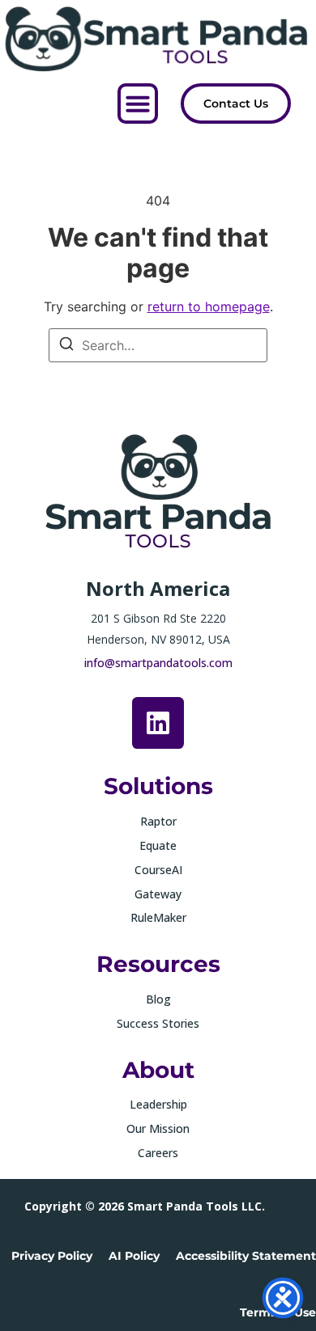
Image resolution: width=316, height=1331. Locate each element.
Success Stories (158, 1023)
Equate (158, 845)
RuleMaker (158, 917)
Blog (158, 999)
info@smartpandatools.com (158, 662)
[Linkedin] (158, 723)
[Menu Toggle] (137, 103)
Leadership (158, 1104)
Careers (158, 1152)
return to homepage (208, 306)
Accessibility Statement (246, 1256)
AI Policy (134, 1256)
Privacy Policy (51, 1256)
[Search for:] (158, 345)
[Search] (66, 346)
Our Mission (158, 1128)
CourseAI (158, 869)
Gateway (158, 894)
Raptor (158, 821)
